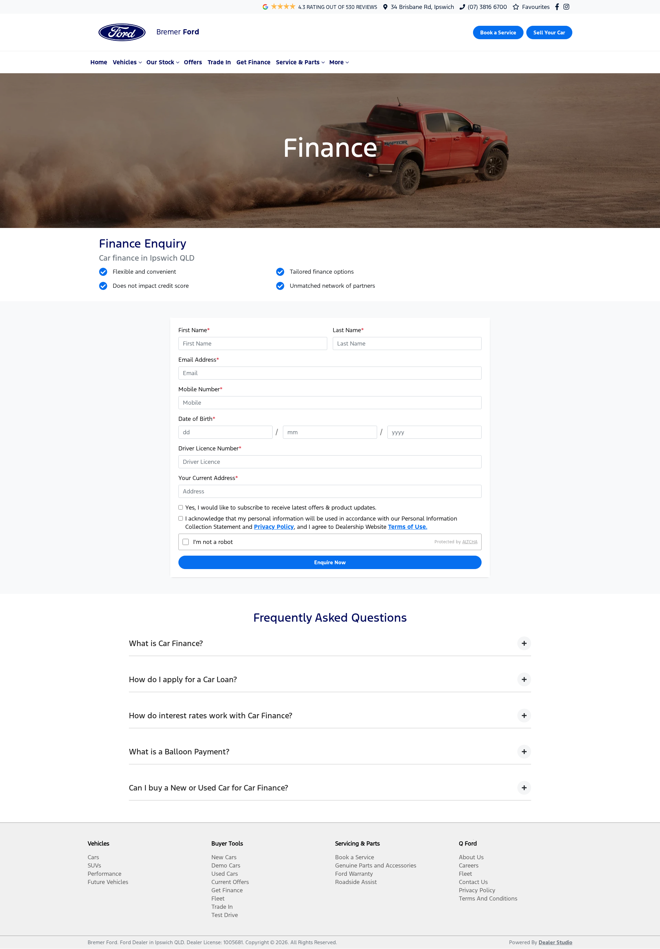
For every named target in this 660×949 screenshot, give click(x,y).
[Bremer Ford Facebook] (558, 6)
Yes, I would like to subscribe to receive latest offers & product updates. (280, 507)
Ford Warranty (354, 873)
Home (98, 62)
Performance (104, 873)
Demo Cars (225, 865)
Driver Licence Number (210, 448)
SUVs (94, 865)
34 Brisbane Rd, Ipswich (422, 7)
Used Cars (224, 873)
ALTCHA (469, 542)
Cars (93, 857)
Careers (468, 865)
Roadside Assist (356, 882)
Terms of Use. (407, 527)
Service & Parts (298, 62)
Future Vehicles (108, 882)
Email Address (198, 359)
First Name (194, 330)
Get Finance (253, 62)
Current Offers (230, 882)
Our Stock (160, 62)
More (336, 62)
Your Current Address (208, 478)
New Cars (223, 857)
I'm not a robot (213, 542)
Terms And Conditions (488, 898)
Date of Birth (197, 419)
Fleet (217, 898)
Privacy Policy (274, 527)
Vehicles (125, 62)
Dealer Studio (555, 942)
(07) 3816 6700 (487, 7)
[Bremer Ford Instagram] (567, 6)
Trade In (219, 62)
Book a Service (354, 857)
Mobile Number (200, 389)
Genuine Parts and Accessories (375, 865)
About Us (471, 857)
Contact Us (473, 882)
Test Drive (224, 915)
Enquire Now (330, 562)
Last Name (348, 330)
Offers (193, 62)
